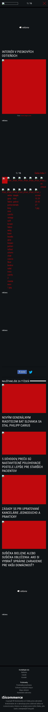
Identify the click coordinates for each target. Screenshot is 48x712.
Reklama (24, 672)
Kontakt (24, 677)
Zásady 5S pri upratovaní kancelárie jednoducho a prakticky (21, 513)
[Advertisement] (24, 145)
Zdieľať (22, 372)
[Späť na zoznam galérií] (44, 3)
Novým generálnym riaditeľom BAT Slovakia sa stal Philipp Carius (22, 421)
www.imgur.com (26, 116)
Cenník (24, 675)
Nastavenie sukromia (24, 693)
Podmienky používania (24, 685)
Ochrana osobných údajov (24, 688)
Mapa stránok (24, 690)
